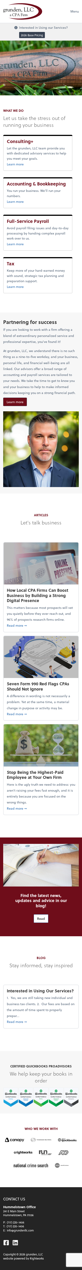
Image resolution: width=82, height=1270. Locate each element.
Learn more (25, 164)
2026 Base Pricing (32, 35)
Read (41, 918)
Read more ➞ (41, 625)
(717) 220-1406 (15, 1222)
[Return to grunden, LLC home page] (22, 11)
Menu (74, 11)
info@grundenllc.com (20, 1230)
